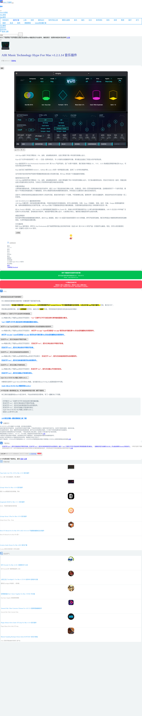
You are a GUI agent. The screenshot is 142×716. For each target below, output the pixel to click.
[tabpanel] (71, 111)
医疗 (130, 20)
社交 (90, 20)
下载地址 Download (12, 267)
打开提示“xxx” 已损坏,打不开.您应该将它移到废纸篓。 (16, 313)
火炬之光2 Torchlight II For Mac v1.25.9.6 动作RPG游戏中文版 (19, 579)
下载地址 (13, 60)
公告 (68, 37)
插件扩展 (16, 20)
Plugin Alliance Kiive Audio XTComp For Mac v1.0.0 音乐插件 (19, 622)
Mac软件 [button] (3, 17)
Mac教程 (3, 26)
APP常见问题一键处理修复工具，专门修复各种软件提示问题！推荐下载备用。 (23, 390)
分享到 (18, 233)
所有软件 (6, 20)
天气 (137, 20)
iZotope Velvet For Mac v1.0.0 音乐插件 (11, 487)
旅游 (4, 23)
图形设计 (41, 20)
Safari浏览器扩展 (40, 23)
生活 (11, 23)
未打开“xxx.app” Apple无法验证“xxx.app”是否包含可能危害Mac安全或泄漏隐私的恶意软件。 (26, 326)
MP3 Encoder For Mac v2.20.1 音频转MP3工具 (14, 565)
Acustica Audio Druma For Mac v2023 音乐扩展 (13, 545)
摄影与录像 (66, 20)
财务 (108, 20)
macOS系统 (4, 12)
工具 (24, 20)
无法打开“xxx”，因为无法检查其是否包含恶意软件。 (15, 352)
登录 (3, 31)
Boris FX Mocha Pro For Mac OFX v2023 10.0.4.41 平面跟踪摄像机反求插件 (22, 530)
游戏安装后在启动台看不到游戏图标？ (11, 297)
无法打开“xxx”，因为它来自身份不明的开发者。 (14, 339)
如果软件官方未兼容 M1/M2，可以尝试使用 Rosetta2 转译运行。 (113, 446)
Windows (3, 27)
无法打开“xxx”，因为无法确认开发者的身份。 (13, 365)
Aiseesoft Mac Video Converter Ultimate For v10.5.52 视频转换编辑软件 (21, 608)
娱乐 (82, 20)
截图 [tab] (2, 68)
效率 (32, 20)
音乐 (75, 20)
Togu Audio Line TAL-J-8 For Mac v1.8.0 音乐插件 (14, 473)
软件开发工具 (53, 20)
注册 (7, 31)
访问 (8, 265)
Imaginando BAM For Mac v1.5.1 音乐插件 (12, 502)
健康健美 (28, 23)
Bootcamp (3, 29)
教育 (122, 20)
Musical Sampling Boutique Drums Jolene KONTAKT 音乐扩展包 (19, 637)
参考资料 (99, 20)
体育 (115, 20)
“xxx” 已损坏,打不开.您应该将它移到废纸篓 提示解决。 (77, 446)
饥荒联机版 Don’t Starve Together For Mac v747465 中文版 (18, 594)
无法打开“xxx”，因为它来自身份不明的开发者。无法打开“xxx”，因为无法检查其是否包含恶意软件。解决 (31, 446)
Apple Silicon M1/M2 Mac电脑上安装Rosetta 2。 (14, 377)
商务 (18, 23)
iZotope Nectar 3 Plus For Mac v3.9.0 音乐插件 (13, 516)
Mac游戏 (3, 15)
